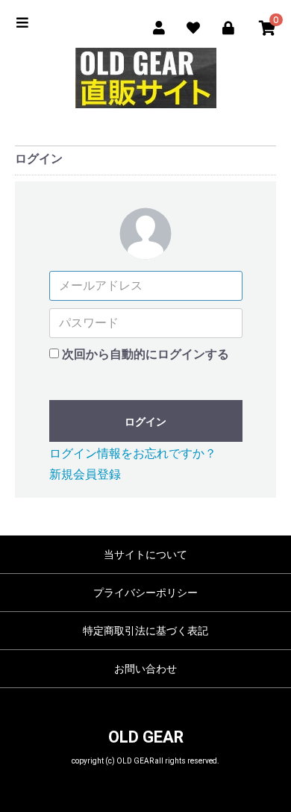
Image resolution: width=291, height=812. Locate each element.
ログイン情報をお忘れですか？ (132, 453)
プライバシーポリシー (145, 593)
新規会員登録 (85, 474)
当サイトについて (145, 554)
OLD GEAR (146, 737)
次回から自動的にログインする (145, 354)
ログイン (145, 422)
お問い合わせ (145, 669)
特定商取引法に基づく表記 (145, 631)
